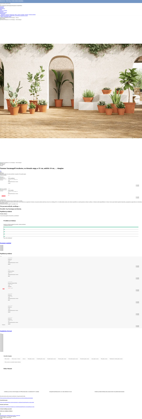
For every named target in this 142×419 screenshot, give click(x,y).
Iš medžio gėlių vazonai (41, 358)
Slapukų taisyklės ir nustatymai (14, 415)
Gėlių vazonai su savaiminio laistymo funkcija (12, 362)
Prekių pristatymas (11, 402)
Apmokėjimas (24, 402)
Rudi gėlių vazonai (31, 358)
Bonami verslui (31, 406)
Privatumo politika (6, 415)
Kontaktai (1, 406)
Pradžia (1, 15)
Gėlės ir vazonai (15, 15)
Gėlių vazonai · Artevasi (16, 358)
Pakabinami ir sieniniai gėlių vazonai (116, 358)
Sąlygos (1, 415)
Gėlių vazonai (25, 15)
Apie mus (5, 406)
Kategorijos (5, 15)
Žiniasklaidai (20, 406)
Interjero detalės (9, 15)
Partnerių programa (25, 406)
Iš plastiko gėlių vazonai (51, 358)
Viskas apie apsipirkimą (4, 402)
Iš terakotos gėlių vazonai (84, 358)
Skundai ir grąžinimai (18, 402)
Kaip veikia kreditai (30, 402)
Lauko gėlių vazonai (95, 358)
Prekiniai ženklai (10, 406)
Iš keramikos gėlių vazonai (73, 358)
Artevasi (24, 358)
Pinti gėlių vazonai (104, 358)
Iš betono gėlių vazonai (62, 358)
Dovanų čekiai (15, 406)
